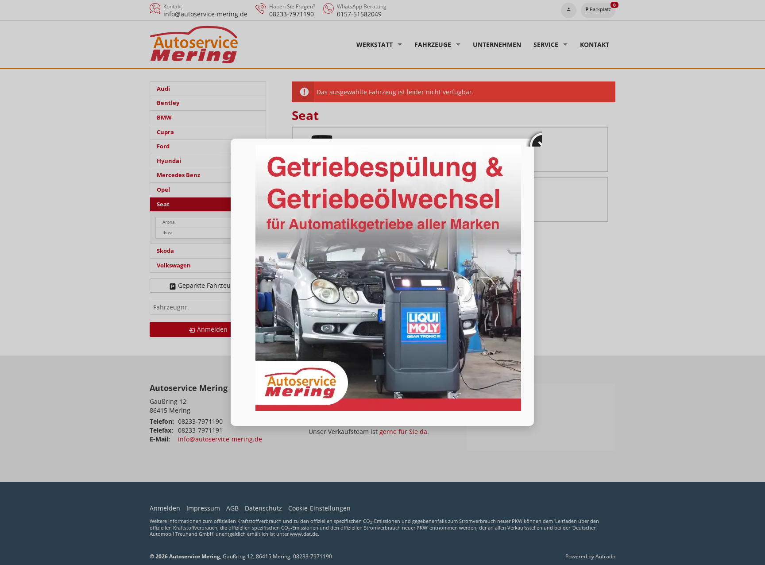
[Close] (534, 139)
